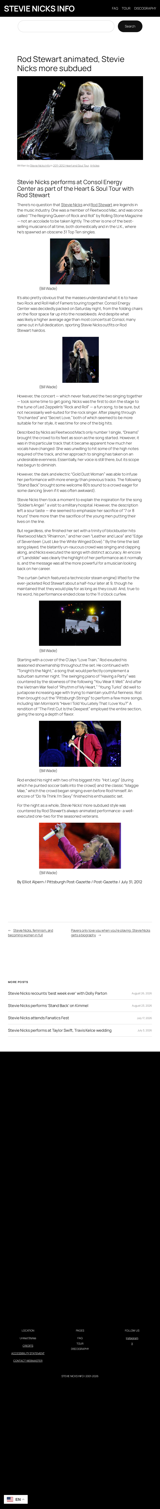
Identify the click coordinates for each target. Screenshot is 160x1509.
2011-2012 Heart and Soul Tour (71, 165)
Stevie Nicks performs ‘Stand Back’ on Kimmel (48, 1005)
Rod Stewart (101, 204)
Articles (94, 165)
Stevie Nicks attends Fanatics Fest (38, 1018)
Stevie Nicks (71, 204)
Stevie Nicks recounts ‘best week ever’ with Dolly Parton (57, 993)
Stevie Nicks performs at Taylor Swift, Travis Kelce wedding (60, 1030)
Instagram (132, 1338)
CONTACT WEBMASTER (27, 1361)
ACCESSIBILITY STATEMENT (28, 1353)
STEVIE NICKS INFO (39, 8)
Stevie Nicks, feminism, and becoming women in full (30, 932)
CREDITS (28, 1346)
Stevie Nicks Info (40, 165)
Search (130, 26)
